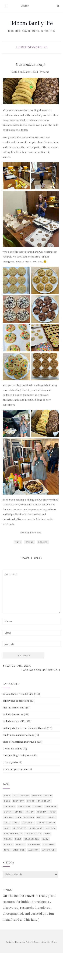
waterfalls (49, 850)
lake (6, 828)
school (8, 844)
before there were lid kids (18, 693)
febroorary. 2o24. (17, 665)
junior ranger (46, 823)
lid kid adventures (13, 714)
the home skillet (12, 748)
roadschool (31, 839)
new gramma (33, 833)
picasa (8, 839)
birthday (18, 801)
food (53, 812)
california (44, 801)
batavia (36, 795)
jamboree (28, 823)
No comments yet (30, 532)
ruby (45, 839)
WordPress (52, 942)
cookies (42, 542)
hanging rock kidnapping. (40, 670)
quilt (18, 839)
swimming (34, 844)
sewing (20, 844)
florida (41, 812)
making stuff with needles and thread (24, 728)
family (30, 812)
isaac (7, 823)
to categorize (11, 762)
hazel (40, 817)
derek (7, 812)
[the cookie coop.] (31, 91)
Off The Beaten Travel (18, 896)
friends (8, 817)
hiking (51, 817)
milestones (19, 828)
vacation (33, 850)
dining (18, 812)
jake (16, 823)
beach (48, 795)
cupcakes (50, 806)
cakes (30, 801)
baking (30, 542)
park (47, 833)
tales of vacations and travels (19, 741)
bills (7, 801)
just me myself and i (14, 707)
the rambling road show (17, 755)
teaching (48, 844)
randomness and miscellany (18, 734)
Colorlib (29, 942)
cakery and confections (16, 700)
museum (50, 828)
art (15, 795)
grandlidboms (25, 817)
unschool (18, 850)
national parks (13, 833)
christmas (24, 806)
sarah (46, 71)
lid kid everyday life (31, 47)
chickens (9, 806)
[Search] (58, 6)
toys (6, 850)
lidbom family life (31, 23)
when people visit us (15, 769)
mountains (36, 828)
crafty (37, 806)
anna (18, 542)
